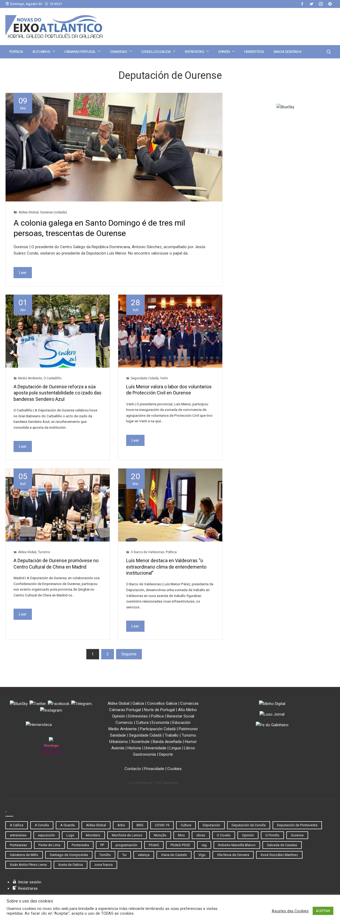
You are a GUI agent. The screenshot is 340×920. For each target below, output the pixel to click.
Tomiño (105, 855)
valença (144, 855)
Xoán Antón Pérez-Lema (28, 865)
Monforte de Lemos (127, 835)
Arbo (121, 825)
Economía (160, 722)
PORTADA (16, 52)
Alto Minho (41, 52)
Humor (191, 741)
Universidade (155, 748)
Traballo (171, 735)
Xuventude (140, 741)
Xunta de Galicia (70, 865)
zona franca (103, 865)
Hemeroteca (254, 52)
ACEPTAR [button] (323, 911)
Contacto (133, 768)
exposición (46, 835)
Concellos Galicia (156, 52)
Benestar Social (180, 716)
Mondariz (93, 835)
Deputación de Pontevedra (297, 825)
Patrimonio (188, 728)
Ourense (297, 835)
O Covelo (224, 835)
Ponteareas (18, 845)
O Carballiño (52, 378)
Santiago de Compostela (69, 855)
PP (102, 845)
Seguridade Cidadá (145, 378)
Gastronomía (144, 754)
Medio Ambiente (30, 378)
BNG (140, 825)
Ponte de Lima (49, 845)
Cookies (174, 768)
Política (171, 552)
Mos (181, 835)
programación (126, 845)
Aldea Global (29, 212)
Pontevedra (80, 845)
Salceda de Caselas (282, 845)
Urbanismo (118, 741)
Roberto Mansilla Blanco (237, 845)
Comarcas (118, 52)
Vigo (202, 855)
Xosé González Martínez (279, 855)
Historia (134, 748)
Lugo (70, 835)
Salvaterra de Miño (24, 855)
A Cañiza (16, 825)
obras (200, 835)
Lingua (175, 748)
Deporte (166, 754)
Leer (23, 272)
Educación (181, 722)
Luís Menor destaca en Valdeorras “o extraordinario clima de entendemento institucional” (166, 567)
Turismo (44, 552)
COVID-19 (162, 825)
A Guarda (67, 825)
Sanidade (118, 735)
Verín (164, 378)
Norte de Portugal (159, 709)
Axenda (117, 748)
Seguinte (129, 654)
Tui (124, 855)
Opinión (224, 52)
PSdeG (154, 845)
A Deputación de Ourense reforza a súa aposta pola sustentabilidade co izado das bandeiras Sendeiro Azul (57, 393)
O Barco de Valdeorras (147, 552)
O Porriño (272, 835)
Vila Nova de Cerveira (233, 855)
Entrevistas (194, 52)
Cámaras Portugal (80, 52)
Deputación (211, 825)
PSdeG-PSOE (180, 845)
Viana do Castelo (174, 855)
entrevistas (18, 835)
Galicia (138, 703)
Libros (189, 748)
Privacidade (154, 768)
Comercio (124, 722)
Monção (160, 835)
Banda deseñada (287, 52)
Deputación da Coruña (249, 825)
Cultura (142, 722)
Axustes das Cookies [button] (290, 911)
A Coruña (42, 825)
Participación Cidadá (158, 728)
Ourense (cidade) (53, 212)
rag (204, 845)
